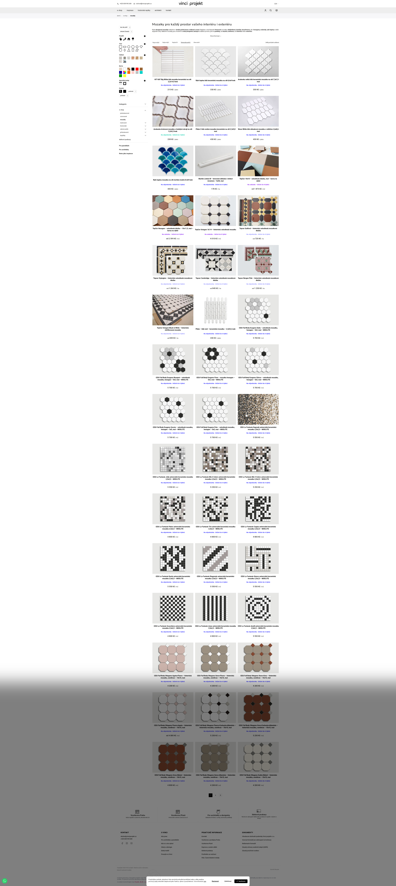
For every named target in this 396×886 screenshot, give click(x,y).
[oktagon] (133, 46)
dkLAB (141, 882)
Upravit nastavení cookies (124, 870)
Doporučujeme (156, 42)
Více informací (215, 36)
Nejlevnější (165, 42)
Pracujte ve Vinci (166, 854)
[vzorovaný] (125, 58)
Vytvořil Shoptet (274, 869)
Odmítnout (227, 881)
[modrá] (121, 72)
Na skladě (125, 27)
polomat (132, 91)
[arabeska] (138, 46)
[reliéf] (121, 61)
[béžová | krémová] (121, 69)
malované (123, 123)
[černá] (133, 69)
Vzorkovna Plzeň (207, 843)
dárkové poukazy (125, 139)
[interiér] (129, 39)
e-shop (121, 110)
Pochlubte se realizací (209, 854)
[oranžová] (129, 72)
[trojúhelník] (129, 50)
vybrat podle (124, 129)
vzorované (123, 116)
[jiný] (138, 50)
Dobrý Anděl (165, 850)
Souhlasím (242, 881)
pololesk (124, 95)
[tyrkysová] (142, 72)
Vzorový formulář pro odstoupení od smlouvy (256, 840)
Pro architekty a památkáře (170, 840)
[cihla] (133, 58)
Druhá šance (126, 31)
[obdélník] (125, 46)
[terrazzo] (129, 58)
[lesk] (121, 91)
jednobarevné (124, 113)
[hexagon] (129, 46)
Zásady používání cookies (250, 850)
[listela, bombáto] (121, 83)
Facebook (122, 843)
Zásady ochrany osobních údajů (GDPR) (255, 847)
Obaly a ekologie (166, 847)
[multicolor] (125, 72)
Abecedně (197, 42)
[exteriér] (133, 39)
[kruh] (121, 50)
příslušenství (124, 132)
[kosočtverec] (125, 50)
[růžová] (133, 72)
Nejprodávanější (185, 42)
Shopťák (137, 882)
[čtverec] (121, 46)
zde (205, 881)
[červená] (138, 69)
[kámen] (142, 58)
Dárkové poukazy (207, 850)
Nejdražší (175, 42)
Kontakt (204, 836)
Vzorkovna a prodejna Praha (211, 840)
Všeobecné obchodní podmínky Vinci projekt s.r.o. (258, 836)
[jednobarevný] (121, 58)
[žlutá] (125, 75)
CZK (275, 4)
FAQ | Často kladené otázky (210, 858)
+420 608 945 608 (126, 839)
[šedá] (138, 72)
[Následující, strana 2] (215, 795)
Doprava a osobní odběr (209, 847)
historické (123, 126)
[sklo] (125, 61)
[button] (4, 880)
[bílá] (125, 69)
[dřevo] (138, 58)
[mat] (125, 91)
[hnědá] (142, 69)
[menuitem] (120, 10)
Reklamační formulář (249, 843)
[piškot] (133, 50)
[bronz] (129, 69)
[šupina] (142, 46)
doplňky (122, 135)
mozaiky (123, 119)
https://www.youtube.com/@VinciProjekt (131, 843)
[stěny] (121, 39)
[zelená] (121, 75)
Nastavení (215, 881)
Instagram (126, 843)
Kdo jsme (164, 836)
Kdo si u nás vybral (167, 843)
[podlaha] (125, 39)
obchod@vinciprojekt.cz (128, 836)
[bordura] (125, 83)
